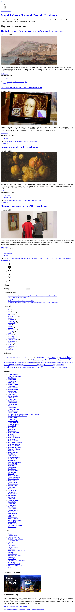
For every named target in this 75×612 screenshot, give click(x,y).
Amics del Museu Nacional (27, 357)
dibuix (47, 360)
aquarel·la (9, 82)
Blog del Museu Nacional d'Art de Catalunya (29, 15)
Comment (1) (4, 83)
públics (60, 258)
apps (8, 258)
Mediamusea (11, 549)
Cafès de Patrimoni (13, 537)
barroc (11, 200)
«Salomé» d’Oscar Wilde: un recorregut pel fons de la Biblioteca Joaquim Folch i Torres (33, 302)
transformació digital (33, 141)
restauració (11, 346)
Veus (9, 567)
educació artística (53, 360)
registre (10, 344)
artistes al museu (12, 316)
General (10, 331)
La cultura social (13, 547)
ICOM (51, 258)
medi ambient (12, 336)
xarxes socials (67, 258)
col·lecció (7, 196)
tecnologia (47, 367)
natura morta (27, 200)
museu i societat (57, 362)
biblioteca (11, 319)
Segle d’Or (39, 200)
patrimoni (13, 365)
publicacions (11, 341)
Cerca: (6, 288)
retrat (18, 367)
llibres (37, 362)
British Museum (12, 535)
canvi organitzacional (23, 360)
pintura (34, 200)
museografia (50, 362)
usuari (54, 367)
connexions (27, 258)
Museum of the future (14, 555)
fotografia (21, 362)
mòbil (55, 258)
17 (9, 309)
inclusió (10, 334)
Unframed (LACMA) (14, 564)
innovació (32, 362)
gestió (9, 333)
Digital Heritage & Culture (15, 539)
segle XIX (32, 367)
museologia (11, 338)
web (58, 367)
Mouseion (11, 552)
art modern (65, 357)
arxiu (9, 318)
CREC (10, 324)
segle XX (39, 367)
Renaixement (48, 365)
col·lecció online (18, 82)
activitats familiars (15, 357)
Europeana (34, 258)
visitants (10, 349)
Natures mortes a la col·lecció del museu (20, 147)
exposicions (7, 197)
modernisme (43, 362)
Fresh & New (12, 545)
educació (10, 328)
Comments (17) (5, 260)
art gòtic (52, 357)
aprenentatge (41, 358)
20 (9, 311)
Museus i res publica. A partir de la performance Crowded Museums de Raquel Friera (32, 296)
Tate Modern (11, 562)
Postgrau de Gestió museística (16, 560)
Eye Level (11, 542)
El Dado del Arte (13, 540)
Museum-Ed (11, 557)
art (7, 200)
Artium (10, 534)
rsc (9, 348)
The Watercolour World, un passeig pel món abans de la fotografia (32, 31)
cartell (30, 360)
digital (6, 78)
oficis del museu (12, 339)
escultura (62, 360)
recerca (10, 343)
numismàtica (66, 362)
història (28, 362)
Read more (4, 74)
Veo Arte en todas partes (15, 565)
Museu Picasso (12, 554)
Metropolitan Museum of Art (16, 550)
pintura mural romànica (30, 365)
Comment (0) (4, 143)
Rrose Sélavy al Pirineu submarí (17, 297)
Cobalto (10, 299)
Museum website (6, 11)
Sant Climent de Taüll (24, 367)
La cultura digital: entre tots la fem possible (21, 87)
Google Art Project (43, 258)
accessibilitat (11, 313)
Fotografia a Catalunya (14, 544)
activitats (10, 314)
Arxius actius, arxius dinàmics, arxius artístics (21, 301)
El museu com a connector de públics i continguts (24, 206)
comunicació (8, 253)
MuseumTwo (12, 559)
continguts (42, 360)
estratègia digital (21, 141)
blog (11, 258)
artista (57, 357)
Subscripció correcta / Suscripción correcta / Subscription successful (25, 609)
